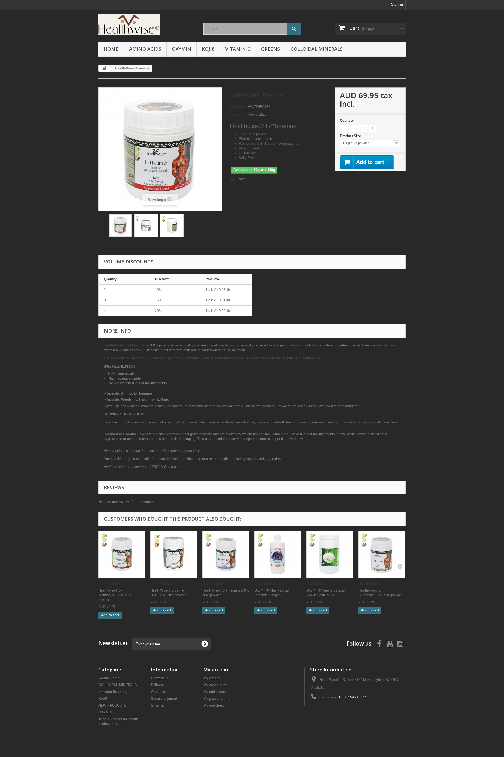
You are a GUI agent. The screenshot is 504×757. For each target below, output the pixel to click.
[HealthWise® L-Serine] (173, 554)
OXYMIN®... (317, 584)
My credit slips (215, 685)
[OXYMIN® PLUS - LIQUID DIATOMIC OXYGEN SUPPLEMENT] (277, 554)
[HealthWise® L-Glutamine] (381, 554)
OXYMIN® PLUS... (270, 584)
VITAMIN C (237, 49)
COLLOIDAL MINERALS (317, 49)
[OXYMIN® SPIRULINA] (329, 554)
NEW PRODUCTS (112, 705)
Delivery (157, 685)
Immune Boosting (113, 692)
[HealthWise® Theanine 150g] (120, 225)
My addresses (214, 692)
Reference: (238, 107)
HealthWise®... (111, 584)
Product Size (351, 136)
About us (158, 692)
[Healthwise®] (147, 24)
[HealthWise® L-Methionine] (121, 554)
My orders (211, 678)
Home (111, 49)
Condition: (238, 114)
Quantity (347, 120)
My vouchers (213, 705)
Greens (270, 49)
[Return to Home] (104, 68)
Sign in (397, 4)
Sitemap (157, 705)
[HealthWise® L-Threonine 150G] (225, 554)
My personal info (217, 699)
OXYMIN (181, 49)
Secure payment (164, 699)
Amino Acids (145, 49)
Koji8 (208, 49)
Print (241, 179)
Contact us (159, 678)
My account (216, 669)
